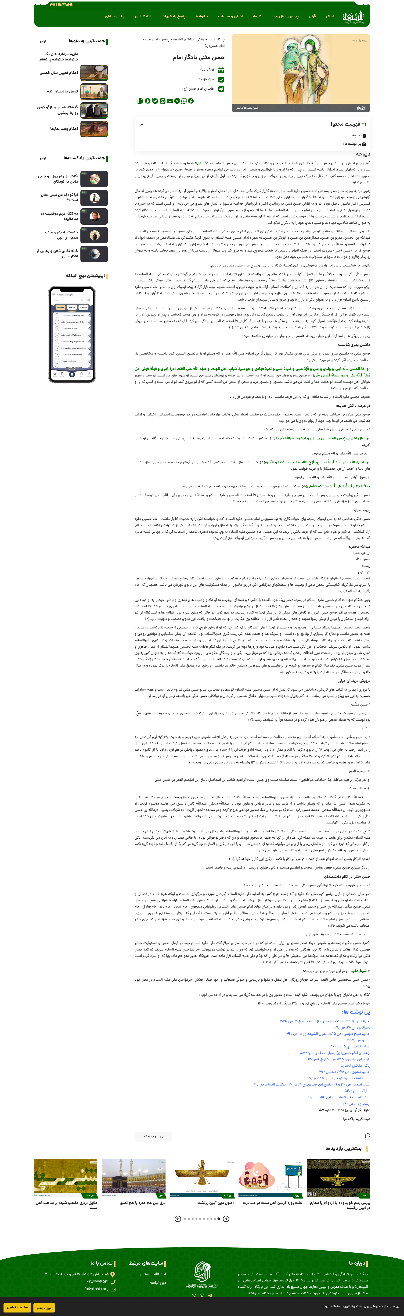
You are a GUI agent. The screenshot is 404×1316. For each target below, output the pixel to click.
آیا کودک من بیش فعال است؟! (59, 197)
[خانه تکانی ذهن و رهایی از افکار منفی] (94, 254)
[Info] (69, 5)
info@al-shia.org (95, 1289)
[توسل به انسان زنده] (94, 91)
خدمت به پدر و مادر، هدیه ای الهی (61, 235)
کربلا (198, 163)
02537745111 (97, 1282)
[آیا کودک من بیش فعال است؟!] (94, 198)
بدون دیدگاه (151, 1137)
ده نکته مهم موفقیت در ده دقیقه (59, 216)
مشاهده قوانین (17, 1307)
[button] (330, 16)
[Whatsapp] (194, 1295)
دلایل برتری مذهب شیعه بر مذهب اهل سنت (66, 1205)
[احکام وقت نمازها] (94, 129)
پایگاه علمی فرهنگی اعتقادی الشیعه (199, 40)
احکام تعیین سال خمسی (59, 73)
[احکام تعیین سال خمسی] (94, 73)
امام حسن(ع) (215, 46)
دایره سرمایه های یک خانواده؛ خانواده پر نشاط (58, 57)
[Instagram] (201, 1295)
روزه (297, 1196)
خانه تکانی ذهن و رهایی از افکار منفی (57, 253)
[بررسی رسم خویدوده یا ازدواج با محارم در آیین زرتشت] (338, 1178)
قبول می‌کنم (44, 1308)
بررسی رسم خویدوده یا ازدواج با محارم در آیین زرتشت (340, 1205)
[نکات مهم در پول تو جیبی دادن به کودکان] (94, 179)
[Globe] (52, 5)
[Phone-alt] (58, 5)
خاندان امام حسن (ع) (198, 89)
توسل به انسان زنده (62, 92)
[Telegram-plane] (210, 1295)
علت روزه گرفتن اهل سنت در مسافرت (272, 1203)
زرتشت (364, 1196)
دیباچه (357, 135)
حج (161, 1196)
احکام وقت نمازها (64, 129)
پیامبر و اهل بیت (157, 40)
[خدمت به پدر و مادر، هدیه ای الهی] (94, 235)
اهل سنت (89, 1196)
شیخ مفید (358, 971)
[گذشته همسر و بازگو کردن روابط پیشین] (94, 110)
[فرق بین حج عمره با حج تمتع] (134, 1178)
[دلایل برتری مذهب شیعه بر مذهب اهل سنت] (65, 1178)
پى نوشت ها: (352, 144)
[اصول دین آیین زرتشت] (202, 1178)
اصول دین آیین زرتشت (215, 1203)
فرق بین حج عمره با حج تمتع (143, 1203)
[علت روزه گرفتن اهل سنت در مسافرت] (270, 1178)
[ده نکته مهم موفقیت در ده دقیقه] (94, 216)
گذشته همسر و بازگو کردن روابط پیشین (57, 110)
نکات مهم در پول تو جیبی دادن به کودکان (58, 179)
